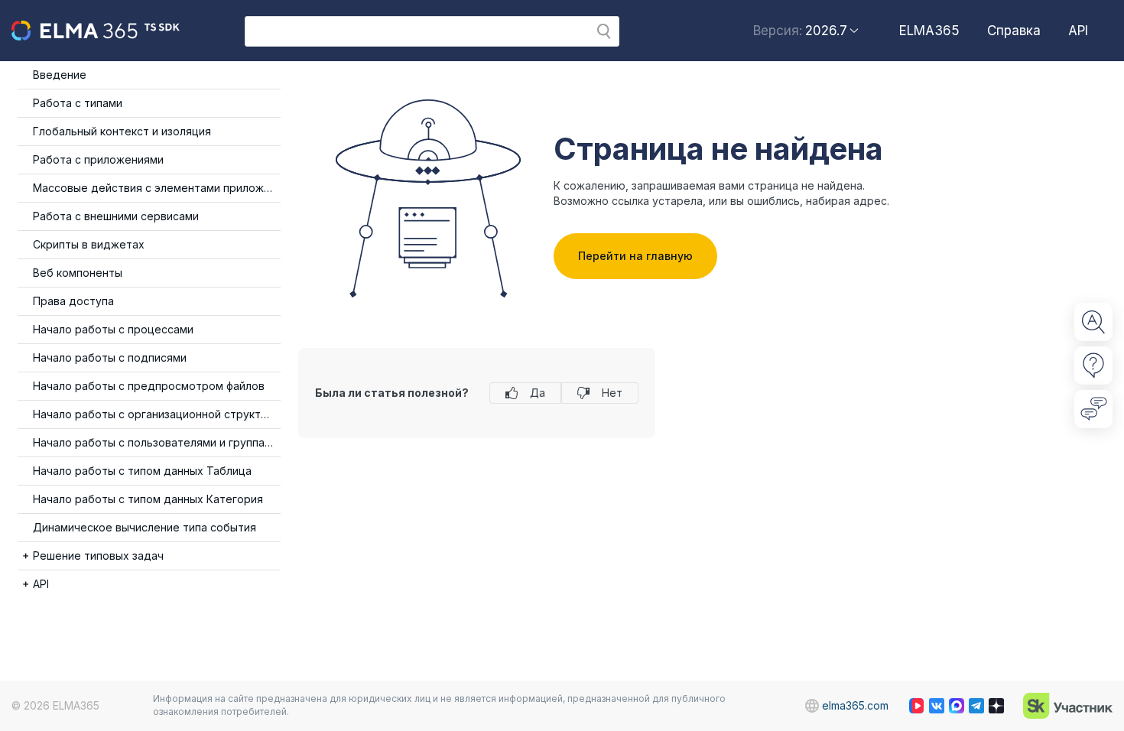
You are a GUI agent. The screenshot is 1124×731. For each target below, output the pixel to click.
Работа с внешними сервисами (116, 216)
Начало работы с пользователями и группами (155, 442)
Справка (1014, 30)
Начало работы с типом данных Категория (148, 498)
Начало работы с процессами (113, 329)
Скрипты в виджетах (89, 244)
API (1078, 30)
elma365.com (855, 705)
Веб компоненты (77, 272)
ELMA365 (929, 30)
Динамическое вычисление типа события (144, 527)
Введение (59, 74)
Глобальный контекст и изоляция (122, 131)
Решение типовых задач (98, 555)
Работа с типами (77, 102)
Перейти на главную (635, 255)
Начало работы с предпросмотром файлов (149, 385)
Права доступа (73, 300)
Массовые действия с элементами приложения (157, 187)
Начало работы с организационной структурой (157, 414)
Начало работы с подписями (110, 357)
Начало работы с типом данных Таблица (142, 470)
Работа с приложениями (98, 159)
